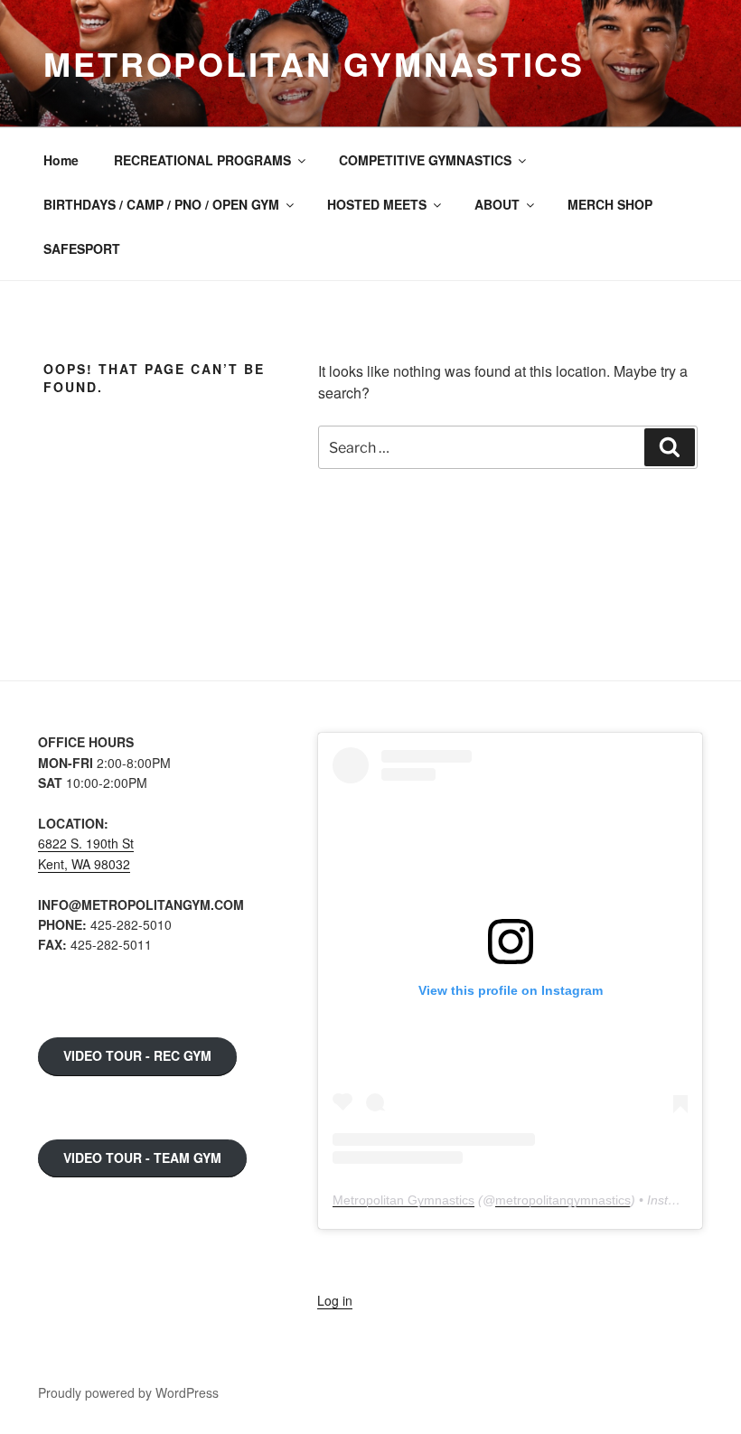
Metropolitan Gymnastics (314, 63)
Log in (334, 1300)
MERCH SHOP (609, 204)
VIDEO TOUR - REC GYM (137, 1055)
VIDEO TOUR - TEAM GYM (142, 1157)
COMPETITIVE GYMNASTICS (425, 160)
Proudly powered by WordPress (128, 1392)
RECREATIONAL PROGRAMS (202, 160)
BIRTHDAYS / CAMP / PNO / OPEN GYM (161, 204)
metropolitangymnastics (563, 1200)
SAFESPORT (81, 248)
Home (61, 160)
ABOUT (497, 204)
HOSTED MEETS (377, 204)
